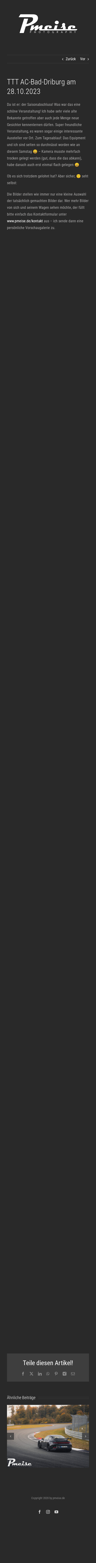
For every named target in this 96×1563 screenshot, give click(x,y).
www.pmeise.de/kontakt (25, 221)
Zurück (71, 59)
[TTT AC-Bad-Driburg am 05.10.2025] (48, 1436)
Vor (82, 59)
